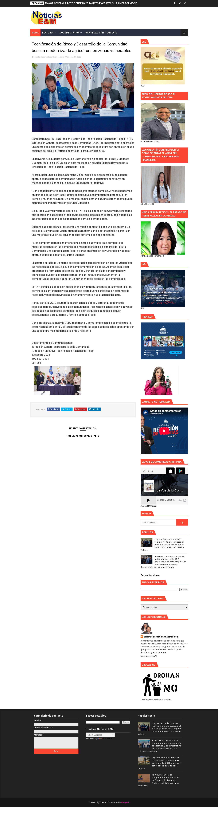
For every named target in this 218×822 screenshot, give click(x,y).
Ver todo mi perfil (149, 656)
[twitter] (180, 3)
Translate (107, 738)
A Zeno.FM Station (148, 506)
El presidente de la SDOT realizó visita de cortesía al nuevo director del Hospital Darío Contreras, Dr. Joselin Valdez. (162, 544)
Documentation (70, 33)
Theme (103, 802)
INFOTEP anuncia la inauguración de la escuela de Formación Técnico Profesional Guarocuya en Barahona (159, 780)
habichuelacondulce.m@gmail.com (161, 637)
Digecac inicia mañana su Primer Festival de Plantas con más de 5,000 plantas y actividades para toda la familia (159, 763)
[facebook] (174, 3)
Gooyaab (125, 802)
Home (35, 33)
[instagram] (185, 3)
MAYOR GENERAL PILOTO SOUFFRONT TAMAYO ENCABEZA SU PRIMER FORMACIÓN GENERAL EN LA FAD (103, 3)
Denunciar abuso (150, 575)
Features (48, 33)
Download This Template (101, 33)
